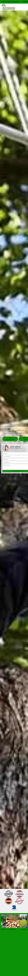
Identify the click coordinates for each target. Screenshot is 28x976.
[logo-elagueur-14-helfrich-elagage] (8, 7)
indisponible (6, 1)
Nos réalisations (10, 438)
